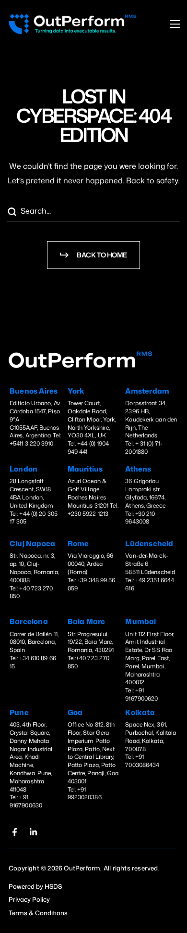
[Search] (11, 212)
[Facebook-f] (14, 832)
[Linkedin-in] (33, 832)
